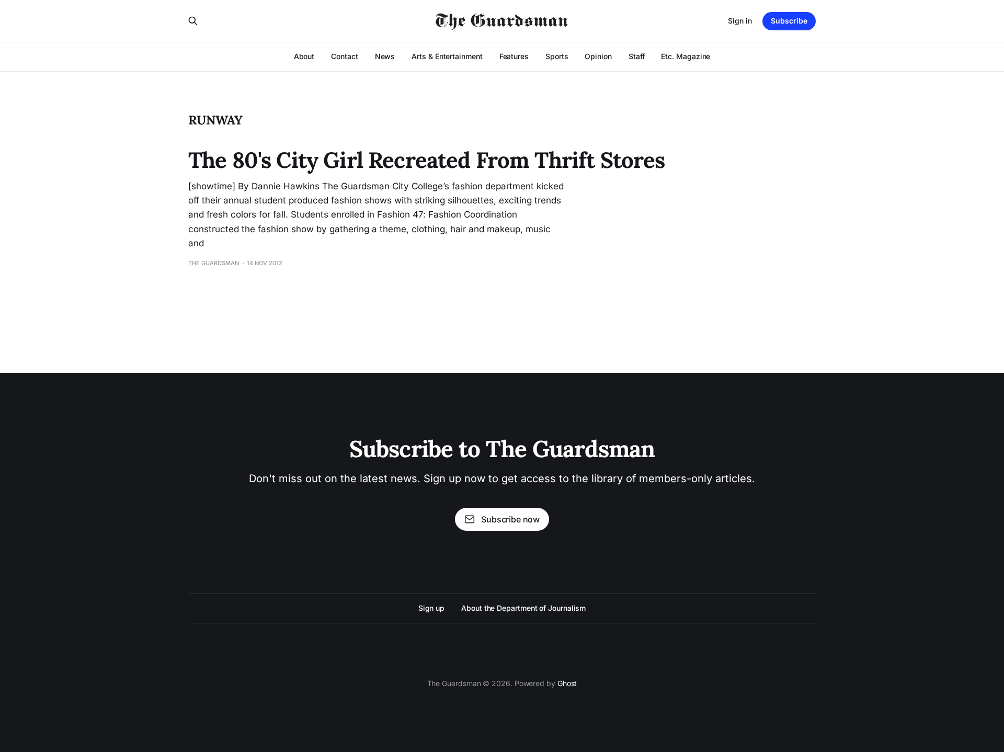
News (385, 56)
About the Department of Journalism (523, 607)
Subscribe (789, 20)
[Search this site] (193, 21)
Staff (637, 56)
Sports (556, 56)
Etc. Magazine (685, 56)
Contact (344, 56)
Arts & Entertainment (447, 56)
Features (514, 56)
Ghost (567, 683)
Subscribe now (510, 519)
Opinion (598, 56)
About (304, 56)
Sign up (431, 607)
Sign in (740, 20)
